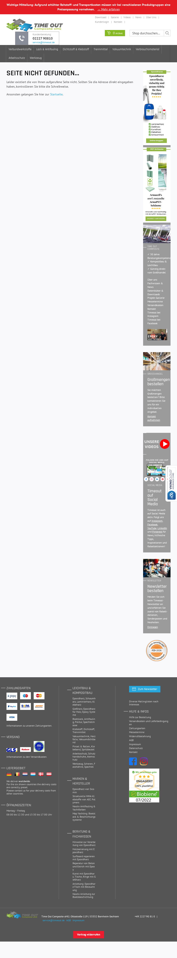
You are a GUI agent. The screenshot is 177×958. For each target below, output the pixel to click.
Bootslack (78, 719)
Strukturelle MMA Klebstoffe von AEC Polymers (84, 799)
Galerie (115, 17)
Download (100, 17)
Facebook (152, 524)
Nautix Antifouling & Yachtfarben (84, 808)
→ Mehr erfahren (108, 9)
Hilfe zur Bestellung (140, 717)
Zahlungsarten (43, 725)
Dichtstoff (89, 729)
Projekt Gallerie (155, 297)
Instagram (157, 520)
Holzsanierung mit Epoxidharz (84, 850)
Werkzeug (36, 58)
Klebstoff (77, 729)
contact (18, 790)
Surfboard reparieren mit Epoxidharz (84, 858)
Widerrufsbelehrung (140, 736)
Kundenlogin (102, 21)
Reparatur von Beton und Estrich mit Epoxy (84, 866)
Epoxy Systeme (84, 713)
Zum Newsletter (147, 689)
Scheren (88, 763)
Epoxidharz (78, 698)
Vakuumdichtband (84, 741)
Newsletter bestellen (157, 589)
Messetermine (155, 301)
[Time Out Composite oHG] (22, 915)
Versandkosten (155, 305)
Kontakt (118, 21)
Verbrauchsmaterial (147, 49)
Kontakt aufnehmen (153, 418)
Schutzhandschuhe (84, 755)
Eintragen (152, 627)
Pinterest (157, 531)
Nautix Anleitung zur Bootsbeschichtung (84, 895)
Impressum (135, 744)
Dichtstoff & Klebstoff (76, 49)
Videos (127, 17)
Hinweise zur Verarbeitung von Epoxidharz (84, 843)
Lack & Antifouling (47, 49)
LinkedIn (162, 528)
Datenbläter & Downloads (155, 292)
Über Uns (151, 17)
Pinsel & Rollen (81, 746)
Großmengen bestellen (158, 382)
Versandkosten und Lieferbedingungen (148, 722)
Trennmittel (101, 49)
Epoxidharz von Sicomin (83, 790)
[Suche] (167, 33)
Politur (78, 722)
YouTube (151, 528)
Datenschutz (136, 748)
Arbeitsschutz (17, 58)
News (138, 17)
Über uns (152, 279)
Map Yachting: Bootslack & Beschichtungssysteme (84, 816)
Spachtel (89, 766)
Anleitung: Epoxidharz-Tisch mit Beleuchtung (84, 887)
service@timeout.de (44, 42)
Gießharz (77, 708)
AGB (131, 740)
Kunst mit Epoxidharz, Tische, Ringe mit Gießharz (84, 876)
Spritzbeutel (88, 749)
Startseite (56, 94)
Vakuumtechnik (121, 49)
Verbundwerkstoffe (20, 49)
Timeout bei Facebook (153, 321)
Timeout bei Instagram (153, 314)
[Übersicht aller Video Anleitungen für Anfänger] (157, 334)
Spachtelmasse (84, 723)
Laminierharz (84, 701)
